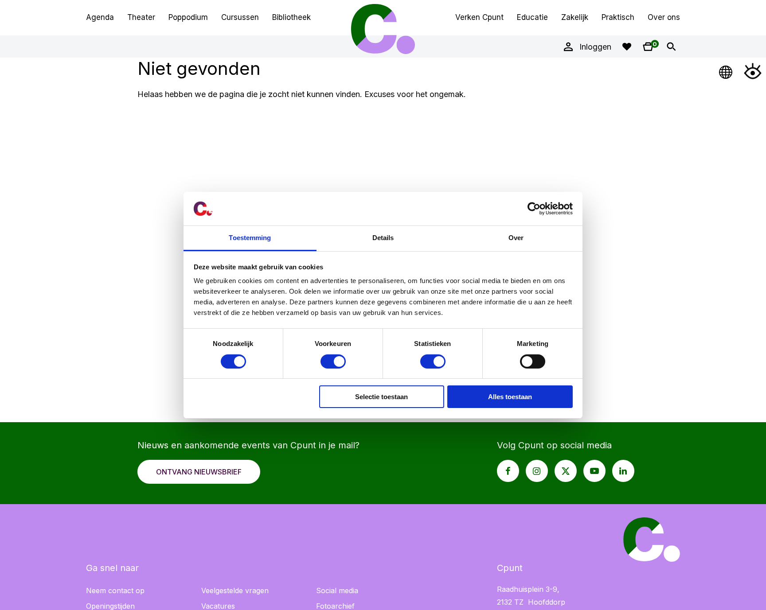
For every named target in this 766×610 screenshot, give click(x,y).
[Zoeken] (671, 46)
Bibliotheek (291, 17)
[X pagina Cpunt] (566, 471)
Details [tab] (383, 237)
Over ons (664, 17)
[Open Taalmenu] (726, 71)
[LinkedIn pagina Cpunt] (623, 471)
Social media (337, 590)
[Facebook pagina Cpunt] (508, 471)
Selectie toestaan (381, 396)
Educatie (532, 17)
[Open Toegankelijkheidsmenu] (752, 71)
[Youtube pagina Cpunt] (594, 471)
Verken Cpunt (479, 17)
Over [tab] (516, 237)
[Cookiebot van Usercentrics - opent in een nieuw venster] (534, 208)
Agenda (100, 17)
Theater (141, 17)
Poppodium (188, 17)
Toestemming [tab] (250, 237)
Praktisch (618, 17)
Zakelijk (574, 17)
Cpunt (383, 29)
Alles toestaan (510, 396)
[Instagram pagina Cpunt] (537, 471)
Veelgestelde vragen (235, 590)
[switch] (333, 361)
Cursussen (240, 17)
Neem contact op (115, 590)
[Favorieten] (626, 46)
